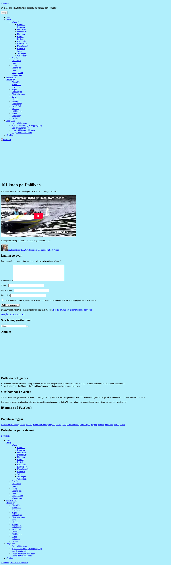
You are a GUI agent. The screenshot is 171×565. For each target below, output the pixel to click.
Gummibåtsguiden (19, 123)
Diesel (22, 424)
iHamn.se (5, 3)
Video (56, 250)
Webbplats (5, 295)
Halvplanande (23, 46)
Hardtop (20, 36)
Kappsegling (46, 424)
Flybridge (21, 34)
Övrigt (14, 65)
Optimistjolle (85, 424)
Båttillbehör (17, 104)
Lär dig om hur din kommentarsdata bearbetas (72, 310)
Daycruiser (21, 29)
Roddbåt (15, 63)
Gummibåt (16, 60)
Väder (14, 113)
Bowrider (21, 24)
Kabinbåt (21, 48)
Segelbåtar (16, 87)
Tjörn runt (109, 424)
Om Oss (9, 135)
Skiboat (49, 250)
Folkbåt (29, 424)
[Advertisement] (85, 161)
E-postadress (7, 290)
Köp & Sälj (16, 106)
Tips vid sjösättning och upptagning (27, 125)
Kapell (14, 89)
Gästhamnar (11, 77)
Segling (94, 424)
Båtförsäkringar (18, 94)
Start (8, 17)
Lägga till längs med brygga (23, 130)
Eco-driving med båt (20, 128)
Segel (14, 96)
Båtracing (32, 250)
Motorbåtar (16, 84)
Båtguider (10, 120)
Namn (4, 285)
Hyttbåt (20, 39)
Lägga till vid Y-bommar (22, 133)
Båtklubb (16, 82)
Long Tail (67, 424)
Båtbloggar (16, 101)
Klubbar (15, 99)
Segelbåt (15, 58)
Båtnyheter (5, 436)
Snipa (19, 51)
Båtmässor (16, 116)
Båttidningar (17, 111)
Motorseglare (17, 75)
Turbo (116, 424)
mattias (11, 250)
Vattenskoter (17, 68)
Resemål (15, 108)
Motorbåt (16, 22)
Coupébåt (21, 27)
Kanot (14, 70)
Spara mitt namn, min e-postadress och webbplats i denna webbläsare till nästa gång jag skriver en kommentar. (50, 300)
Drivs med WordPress (19, 563)
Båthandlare (17, 92)
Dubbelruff (21, 32)
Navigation (16, 118)
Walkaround (22, 56)
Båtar (8, 20)
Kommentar (7, 281)
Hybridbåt (21, 41)
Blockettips (6, 424)
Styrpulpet (21, 53)
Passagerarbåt (17, 72)
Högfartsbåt (22, 44)
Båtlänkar (10, 80)
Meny (4, 13)
